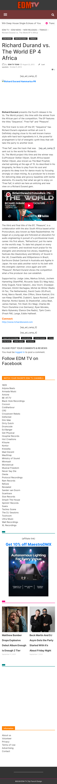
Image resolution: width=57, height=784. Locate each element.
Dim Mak (6, 420)
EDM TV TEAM (13, 64)
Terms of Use (8, 745)
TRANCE (43, 30)
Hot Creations (9, 439)
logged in (20, 352)
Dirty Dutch (8, 423)
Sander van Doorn (11, 490)
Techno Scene (9, 509)
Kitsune (5, 442)
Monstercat (7, 464)
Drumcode (7, 426)
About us (6, 735)
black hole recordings (10, 338)
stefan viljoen (18, 341)
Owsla (5, 474)
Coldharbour (8, 407)
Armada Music (9, 391)
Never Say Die (9, 471)
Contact (6, 751)
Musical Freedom (10, 468)
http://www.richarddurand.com (17, 322)
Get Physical (8, 432)
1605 (4, 385)
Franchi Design (36, 781)
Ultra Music (7, 519)
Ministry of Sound (11, 458)
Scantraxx (7, 493)
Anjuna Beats (8, 388)
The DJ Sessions (10, 512)
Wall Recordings (10, 522)
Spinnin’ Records (10, 503)
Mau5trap (7, 455)
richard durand (40, 338)
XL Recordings (9, 525)
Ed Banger (7, 429)
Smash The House (11, 499)
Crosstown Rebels (11, 413)
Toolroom (7, 515)
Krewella (6, 448)
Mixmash (6, 461)
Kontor (5, 445)
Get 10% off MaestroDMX (28, 544)
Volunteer (7, 738)
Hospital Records (10, 436)
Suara (5, 506)
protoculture (26, 338)
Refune (5, 483)
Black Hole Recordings (13, 401)
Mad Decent (8, 452)
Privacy (5, 741)
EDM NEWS (16, 30)
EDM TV (5, 30)
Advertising (8, 748)
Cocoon (6, 404)
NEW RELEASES (30, 30)
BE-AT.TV (6, 397)
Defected (6, 417)
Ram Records (8, 480)
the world (30, 341)
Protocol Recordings (12, 477)
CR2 (4, 410)
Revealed (6, 487)
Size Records (8, 496)
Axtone (5, 394)
